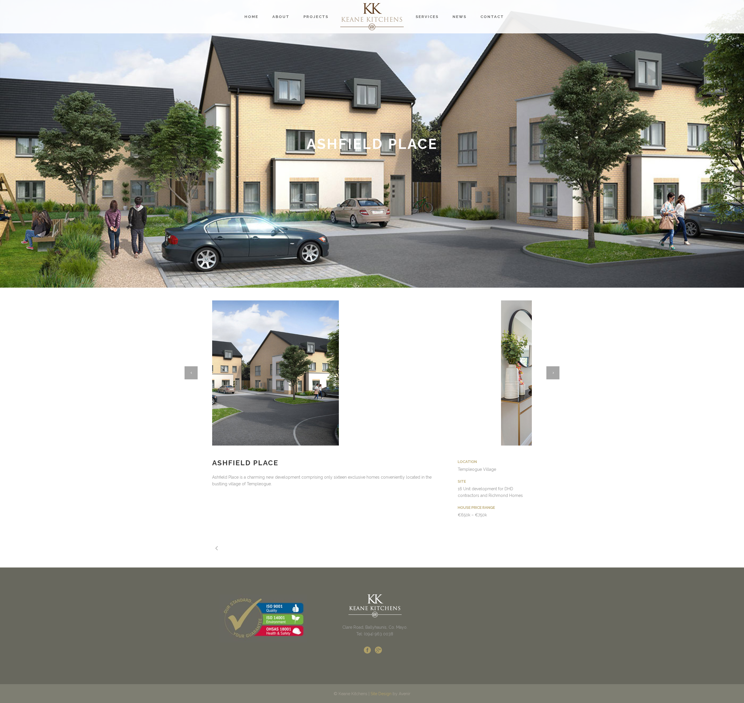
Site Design (381, 693)
